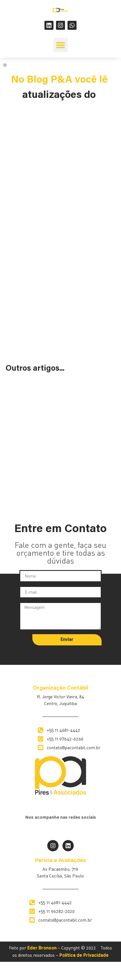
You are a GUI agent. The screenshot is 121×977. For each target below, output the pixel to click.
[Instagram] (60, 25)
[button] (60, 45)
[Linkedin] (48, 25)
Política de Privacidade (84, 955)
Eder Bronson (42, 948)
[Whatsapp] (72, 25)
